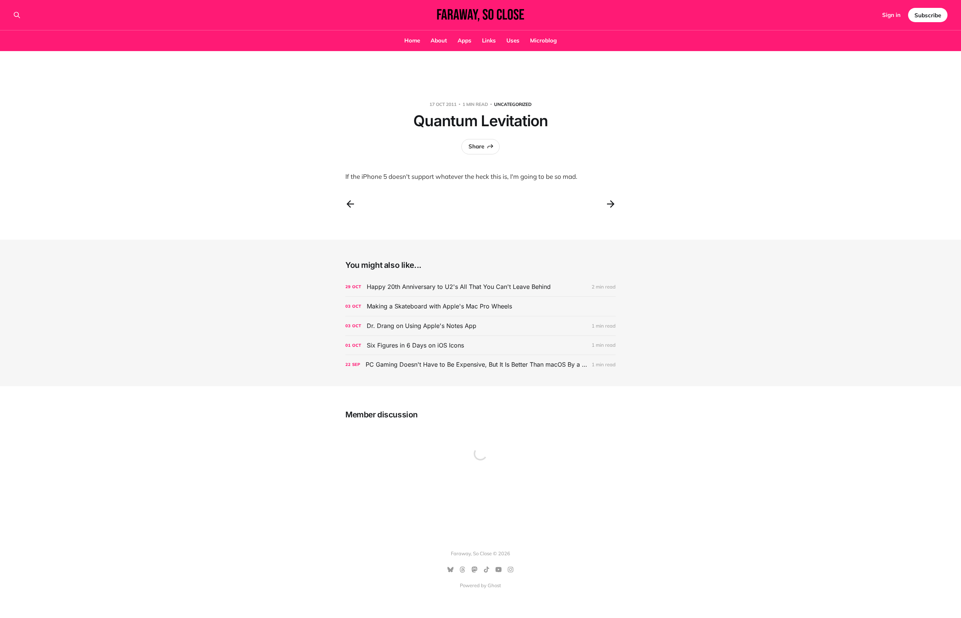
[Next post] (611, 204)
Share (476, 146)
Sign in (891, 14)
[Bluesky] (450, 570)
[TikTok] (487, 570)
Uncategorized (513, 104)
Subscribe (927, 15)
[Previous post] (350, 204)
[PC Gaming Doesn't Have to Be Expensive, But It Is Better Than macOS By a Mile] (480, 364)
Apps (464, 40)
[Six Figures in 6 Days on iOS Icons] (480, 345)
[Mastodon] (474, 570)
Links (489, 40)
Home (412, 40)
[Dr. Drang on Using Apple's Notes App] (480, 325)
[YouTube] (499, 570)
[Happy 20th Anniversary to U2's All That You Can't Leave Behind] (480, 286)
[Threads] (462, 570)
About (439, 40)
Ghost (494, 585)
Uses (513, 40)
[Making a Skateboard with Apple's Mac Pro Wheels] (480, 306)
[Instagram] (511, 570)
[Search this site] (17, 15)
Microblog (543, 40)
